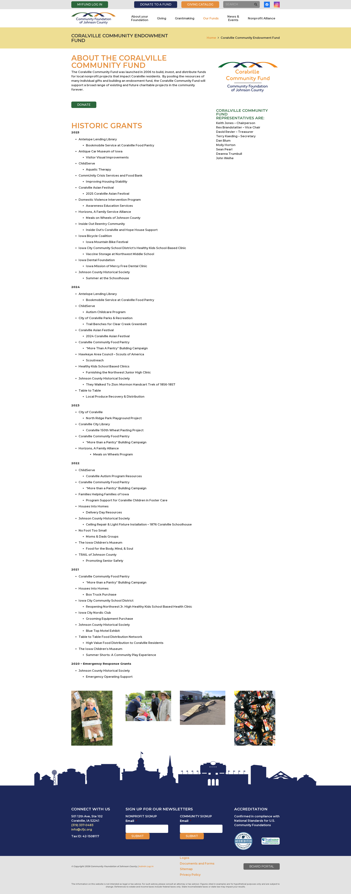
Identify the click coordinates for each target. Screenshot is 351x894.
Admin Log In (146, 866)
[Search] (256, 4)
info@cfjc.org (81, 829)
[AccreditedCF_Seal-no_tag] (243, 841)
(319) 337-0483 (82, 825)
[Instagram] (277, 5)
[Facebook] (267, 5)
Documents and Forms (197, 863)
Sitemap (186, 869)
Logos (184, 858)
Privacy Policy (190, 874)
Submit (137, 836)
